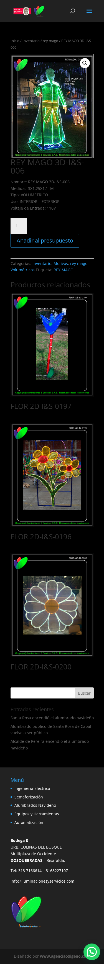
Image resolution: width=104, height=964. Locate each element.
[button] (85, 63)
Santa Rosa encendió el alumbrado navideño (52, 717)
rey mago (50, 40)
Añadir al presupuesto (45, 240)
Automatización (28, 822)
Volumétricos (23, 269)
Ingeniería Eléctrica (32, 788)
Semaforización (28, 797)
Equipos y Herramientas (36, 813)
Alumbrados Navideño (35, 805)
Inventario (31, 40)
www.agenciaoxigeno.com (65, 956)
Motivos (61, 263)
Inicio (15, 40)
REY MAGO (63, 269)
